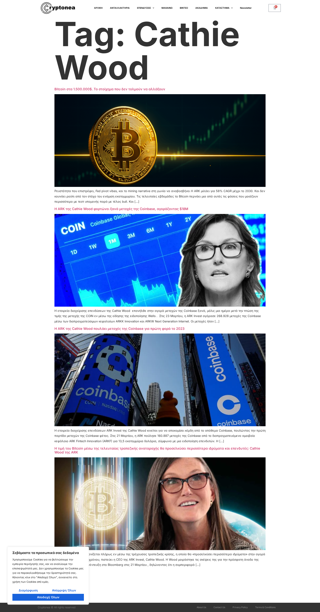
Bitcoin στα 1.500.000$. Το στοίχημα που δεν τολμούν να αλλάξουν (109, 89)
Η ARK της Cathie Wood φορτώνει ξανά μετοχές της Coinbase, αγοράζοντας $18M (121, 209)
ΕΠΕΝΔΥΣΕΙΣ (144, 7)
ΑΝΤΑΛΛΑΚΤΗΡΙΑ (120, 7)
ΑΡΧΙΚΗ (98, 7)
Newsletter (246, 7)
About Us (201, 607)
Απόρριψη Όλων (64, 590)
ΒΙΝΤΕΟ (184, 7)
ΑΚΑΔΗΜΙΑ (201, 7)
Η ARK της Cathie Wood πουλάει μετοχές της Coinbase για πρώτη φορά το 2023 (119, 329)
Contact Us (219, 607)
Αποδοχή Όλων (48, 597)
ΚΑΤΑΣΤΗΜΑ (222, 7)
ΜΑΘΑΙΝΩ (166, 7)
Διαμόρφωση (28, 590)
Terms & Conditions (265, 607)
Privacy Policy (240, 607)
